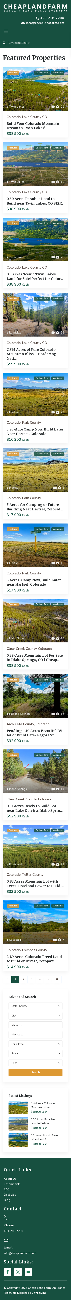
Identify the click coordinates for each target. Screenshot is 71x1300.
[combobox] (35, 1016)
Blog (7, 1200)
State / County (19, 1006)
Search (35, 1072)
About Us (10, 1179)
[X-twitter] (18, 1272)
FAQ (6, 1189)
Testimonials (12, 1184)
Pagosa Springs (19, 714)
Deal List (10, 1195)
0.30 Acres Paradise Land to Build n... (43, 1121)
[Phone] (6, 1217)
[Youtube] (28, 1272)
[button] (6, 31)
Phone (9, 1225)
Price (14, 1063)
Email (8, 1247)
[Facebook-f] (7, 1272)
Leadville (15, 332)
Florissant (15, 864)
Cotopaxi (15, 940)
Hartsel (14, 412)
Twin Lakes (17, 107)
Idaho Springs (18, 638)
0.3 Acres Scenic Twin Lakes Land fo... (44, 1137)
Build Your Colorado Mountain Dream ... (43, 1105)
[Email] (6, 1239)
